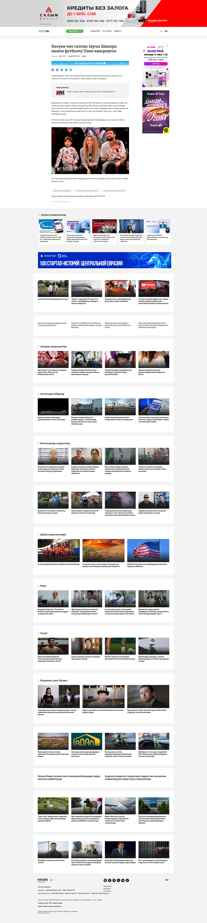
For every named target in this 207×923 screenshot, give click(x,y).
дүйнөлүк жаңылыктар (62, 191)
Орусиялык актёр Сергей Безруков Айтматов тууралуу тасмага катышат (146, 711)
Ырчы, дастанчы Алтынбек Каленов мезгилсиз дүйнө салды (103, 711)
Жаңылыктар (74, 31)
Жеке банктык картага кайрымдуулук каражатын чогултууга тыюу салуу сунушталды (117, 819)
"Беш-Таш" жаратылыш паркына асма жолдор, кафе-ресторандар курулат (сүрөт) (52, 818)
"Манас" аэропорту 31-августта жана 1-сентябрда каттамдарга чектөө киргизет (84, 301)
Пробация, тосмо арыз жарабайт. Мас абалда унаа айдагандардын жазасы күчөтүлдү (152, 754)
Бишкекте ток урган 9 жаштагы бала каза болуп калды (51, 512)
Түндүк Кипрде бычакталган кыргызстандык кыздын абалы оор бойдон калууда (85, 372)
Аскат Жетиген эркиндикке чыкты (53, 299)
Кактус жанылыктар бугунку (87, 191)
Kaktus (84, 56)
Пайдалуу (118, 31)
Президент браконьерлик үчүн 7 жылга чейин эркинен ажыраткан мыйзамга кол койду (153, 325)
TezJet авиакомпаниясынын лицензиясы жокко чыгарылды (119, 418)
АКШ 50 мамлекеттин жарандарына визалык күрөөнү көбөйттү (147, 565)
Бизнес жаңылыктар (53, 215)
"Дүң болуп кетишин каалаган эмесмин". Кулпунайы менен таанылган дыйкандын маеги (84, 611)
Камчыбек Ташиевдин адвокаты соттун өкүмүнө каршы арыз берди (120, 861)
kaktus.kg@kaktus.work (53, 890)
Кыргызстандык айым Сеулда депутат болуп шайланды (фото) (91, 92)
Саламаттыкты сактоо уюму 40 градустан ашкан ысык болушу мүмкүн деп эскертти (101, 565)
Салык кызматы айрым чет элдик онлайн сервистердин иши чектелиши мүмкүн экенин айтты (153, 301)
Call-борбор (107, 31)
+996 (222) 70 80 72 (84, 893)
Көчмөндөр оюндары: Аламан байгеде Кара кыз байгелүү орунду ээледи (153, 659)
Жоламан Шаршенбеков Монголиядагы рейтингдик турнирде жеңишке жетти (50, 659)
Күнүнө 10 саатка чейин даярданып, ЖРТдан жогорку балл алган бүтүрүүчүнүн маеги (153, 611)
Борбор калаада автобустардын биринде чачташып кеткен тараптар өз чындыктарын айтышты (85, 470)
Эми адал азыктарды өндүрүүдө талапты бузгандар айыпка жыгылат (85, 754)
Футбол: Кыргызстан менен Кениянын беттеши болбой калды (120, 658)
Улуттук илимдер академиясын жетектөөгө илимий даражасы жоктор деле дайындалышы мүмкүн (152, 819)
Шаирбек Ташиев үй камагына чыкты (51, 861)
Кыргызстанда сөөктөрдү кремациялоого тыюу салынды (51, 418)
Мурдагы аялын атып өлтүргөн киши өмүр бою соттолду (152, 512)
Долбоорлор (95, 31)
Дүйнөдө (54, 56)
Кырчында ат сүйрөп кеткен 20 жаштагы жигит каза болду (85, 512)
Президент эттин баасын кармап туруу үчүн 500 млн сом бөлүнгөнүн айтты (52, 372)
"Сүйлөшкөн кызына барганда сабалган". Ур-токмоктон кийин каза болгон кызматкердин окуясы (120, 513)
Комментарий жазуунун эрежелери (49, 906)
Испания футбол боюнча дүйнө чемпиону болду (59, 564)
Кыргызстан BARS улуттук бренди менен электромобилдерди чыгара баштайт (86, 325)
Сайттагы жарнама (44, 887)
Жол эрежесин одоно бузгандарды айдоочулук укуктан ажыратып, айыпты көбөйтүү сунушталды (86, 818)
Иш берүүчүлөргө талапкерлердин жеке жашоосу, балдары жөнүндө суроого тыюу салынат (86, 862)
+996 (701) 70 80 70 (97, 893)
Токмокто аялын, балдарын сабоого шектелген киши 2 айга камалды (152, 469)
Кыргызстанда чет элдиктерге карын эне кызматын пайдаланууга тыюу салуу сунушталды (135, 777)
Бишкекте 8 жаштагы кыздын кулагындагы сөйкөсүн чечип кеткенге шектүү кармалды (51, 469)
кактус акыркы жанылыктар (114, 191)
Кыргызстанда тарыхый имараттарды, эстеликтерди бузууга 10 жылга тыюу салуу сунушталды (84, 420)
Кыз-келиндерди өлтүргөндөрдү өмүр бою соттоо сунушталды (152, 861)
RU (166, 880)
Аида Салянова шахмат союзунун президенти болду (85, 658)
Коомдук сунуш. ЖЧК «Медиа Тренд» (50, 903)
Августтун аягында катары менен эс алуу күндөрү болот (52, 324)
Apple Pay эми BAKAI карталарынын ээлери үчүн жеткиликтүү (157, 237)
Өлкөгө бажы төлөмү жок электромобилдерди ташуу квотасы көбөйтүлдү (69, 777)
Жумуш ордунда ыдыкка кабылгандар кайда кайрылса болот (151, 372)
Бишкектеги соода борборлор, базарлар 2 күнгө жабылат (118, 300)
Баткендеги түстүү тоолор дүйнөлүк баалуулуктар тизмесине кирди (53, 754)
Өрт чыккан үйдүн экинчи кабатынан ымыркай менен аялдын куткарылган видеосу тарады (118, 470)
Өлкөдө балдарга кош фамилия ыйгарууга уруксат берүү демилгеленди (118, 372)
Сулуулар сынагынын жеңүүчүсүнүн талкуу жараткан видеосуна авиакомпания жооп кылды (57, 712)
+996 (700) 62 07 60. (99, 196)
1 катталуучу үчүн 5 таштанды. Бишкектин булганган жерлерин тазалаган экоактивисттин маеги (119, 611)
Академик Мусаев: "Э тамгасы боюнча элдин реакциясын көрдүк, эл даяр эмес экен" (53, 611)
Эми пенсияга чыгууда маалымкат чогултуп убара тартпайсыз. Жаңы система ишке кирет (153, 419)
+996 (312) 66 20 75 (68, 890)
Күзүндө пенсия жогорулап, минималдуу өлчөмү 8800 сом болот (118, 325)
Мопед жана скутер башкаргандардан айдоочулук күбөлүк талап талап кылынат (118, 754)
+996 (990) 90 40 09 (57, 893)
